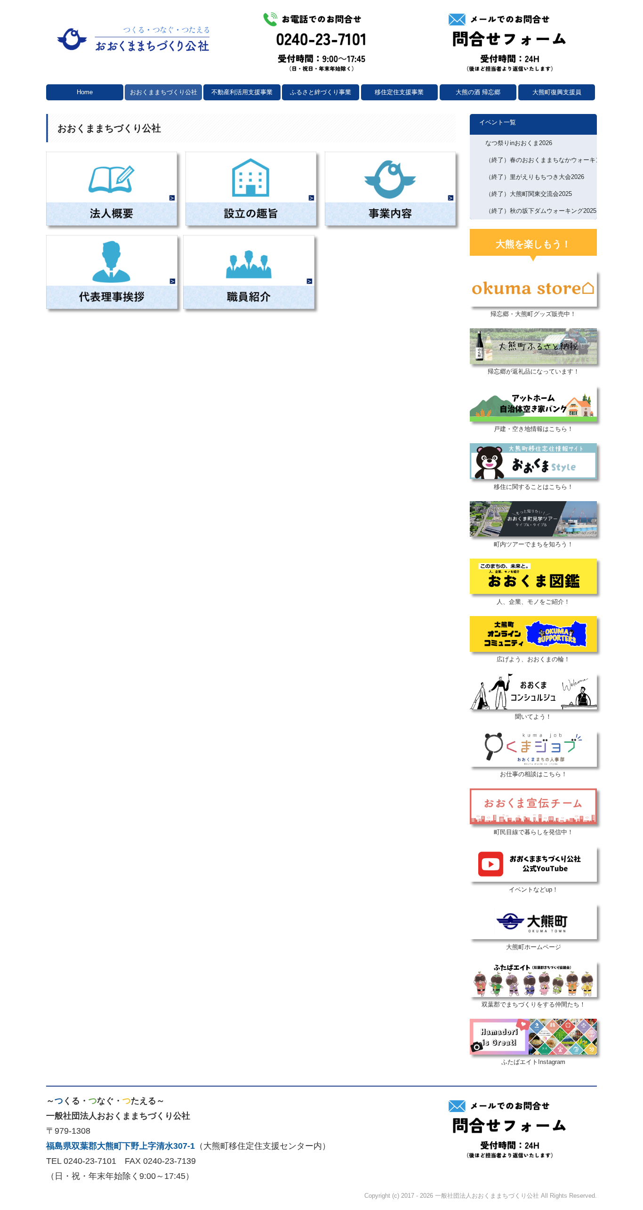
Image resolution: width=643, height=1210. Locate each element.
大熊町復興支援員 (556, 92)
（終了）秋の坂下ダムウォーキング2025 (540, 210)
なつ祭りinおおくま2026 (518, 142)
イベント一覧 (497, 122)
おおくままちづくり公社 (163, 92)
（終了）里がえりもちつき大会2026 (534, 176)
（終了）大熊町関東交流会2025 (528, 193)
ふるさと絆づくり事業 (320, 92)
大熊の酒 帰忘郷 (478, 92)
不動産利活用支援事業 (242, 92)
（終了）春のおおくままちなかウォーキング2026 (541, 159)
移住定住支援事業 (399, 92)
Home (85, 92)
